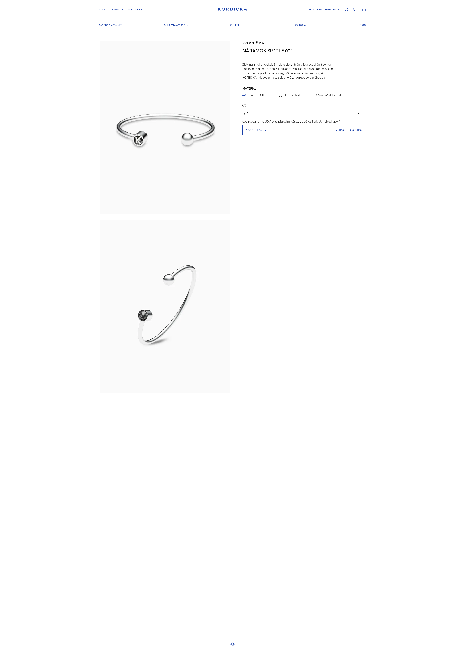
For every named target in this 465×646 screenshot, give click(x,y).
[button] (314, 9)
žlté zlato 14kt (291, 95)
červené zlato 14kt (329, 95)
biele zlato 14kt (256, 95)
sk (103, 9)
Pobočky (136, 9)
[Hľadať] (346, 9)
